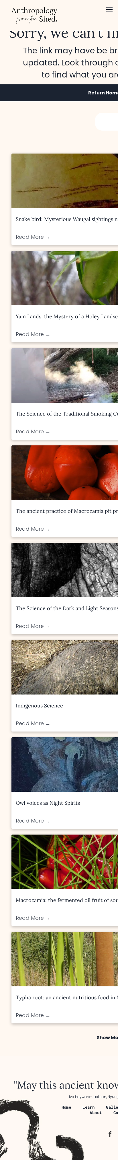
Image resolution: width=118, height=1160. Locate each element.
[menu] (109, 9)
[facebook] (110, 1135)
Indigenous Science (39, 705)
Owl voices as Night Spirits (48, 803)
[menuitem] (66, 1107)
